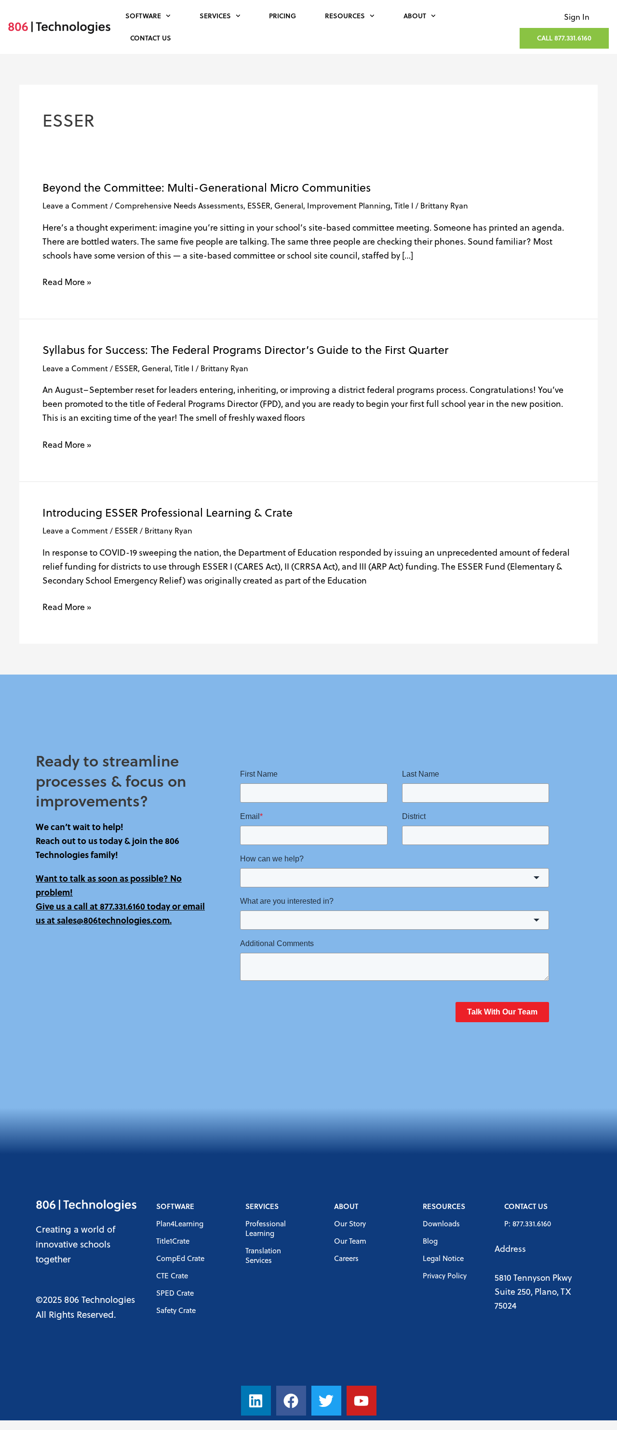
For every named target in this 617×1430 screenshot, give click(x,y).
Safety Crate (176, 1310)
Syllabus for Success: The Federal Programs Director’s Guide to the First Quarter (245, 349)
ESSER (258, 205)
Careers (346, 1258)
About (414, 16)
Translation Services (263, 1255)
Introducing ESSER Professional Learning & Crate (167, 512)
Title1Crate (172, 1240)
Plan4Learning (179, 1223)
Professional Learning (265, 1228)
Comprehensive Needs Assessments (179, 205)
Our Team (350, 1240)
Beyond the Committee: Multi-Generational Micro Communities (206, 187)
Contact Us (150, 38)
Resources (345, 16)
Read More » (66, 281)
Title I (404, 205)
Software (143, 16)
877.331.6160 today (135, 906)
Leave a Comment (75, 205)
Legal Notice (443, 1258)
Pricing (282, 16)
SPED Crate (175, 1292)
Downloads (441, 1223)
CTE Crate (172, 1275)
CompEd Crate (180, 1258)
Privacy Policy (445, 1275)
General (288, 205)
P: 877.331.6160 (527, 1223)
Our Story (350, 1223)
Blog (430, 1240)
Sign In (577, 16)
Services (215, 16)
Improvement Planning (348, 205)
